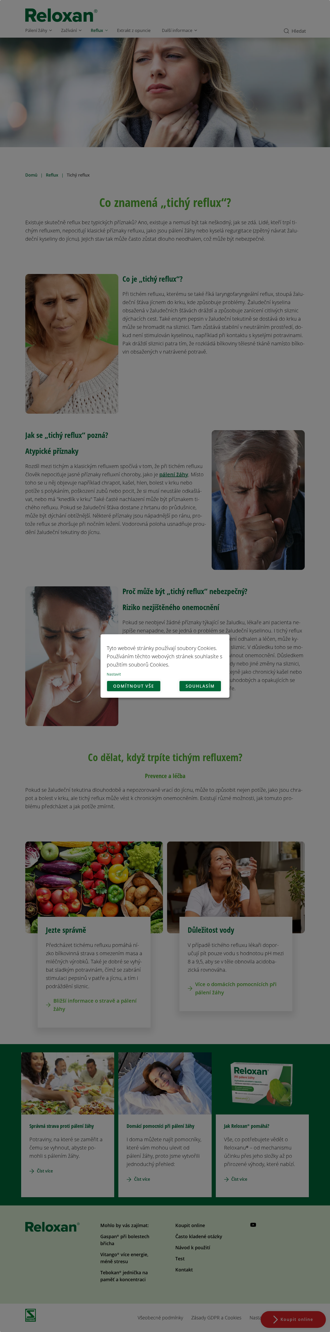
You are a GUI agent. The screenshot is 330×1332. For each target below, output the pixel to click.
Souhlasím (200, 686)
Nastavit (114, 674)
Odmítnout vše (133, 686)
